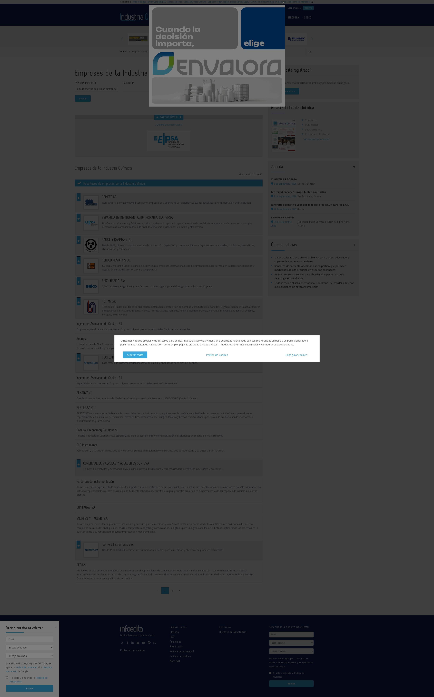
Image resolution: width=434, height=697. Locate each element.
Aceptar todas (135, 354)
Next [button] (312, 39)
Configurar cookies (296, 354)
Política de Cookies (217, 354)
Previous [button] (122, 39)
